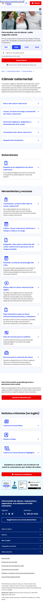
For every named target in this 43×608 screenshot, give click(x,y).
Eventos (4, 535)
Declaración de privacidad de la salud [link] (13, 566)
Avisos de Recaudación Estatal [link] (11, 577)
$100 (16, 47)
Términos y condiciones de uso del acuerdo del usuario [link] (18, 573)
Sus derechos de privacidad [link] (10, 569)
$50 (6, 47)
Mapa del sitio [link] (6, 558)
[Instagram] (6, 514)
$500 (37, 47)
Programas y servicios (9, 546)
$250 (27, 47)
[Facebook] (9, 514)
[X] (3, 514)
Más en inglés (6, 540)
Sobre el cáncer (7, 529)
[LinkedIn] (12, 514)
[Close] (40, 9)
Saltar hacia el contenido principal (12, 1)
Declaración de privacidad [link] (9, 562)
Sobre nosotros (7, 552)
